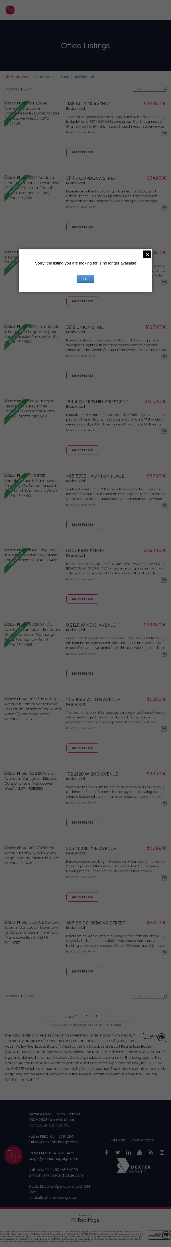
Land (65, 76)
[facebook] (106, 1153)
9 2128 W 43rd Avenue (91, 625)
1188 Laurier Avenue (88, 104)
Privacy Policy (142, 1140)
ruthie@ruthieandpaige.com (53, 1142)
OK (85, 279)
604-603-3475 (61, 1153)
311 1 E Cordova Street (92, 178)
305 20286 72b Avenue (91, 848)
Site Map (118, 1140)
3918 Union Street (86, 327)
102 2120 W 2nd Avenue (92, 774)
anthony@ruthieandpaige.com (55, 1175)
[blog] (151, 1153)
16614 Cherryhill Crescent (97, 402)
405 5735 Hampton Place (95, 476)
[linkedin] (128, 1153)
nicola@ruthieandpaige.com (53, 1197)
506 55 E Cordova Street (95, 923)
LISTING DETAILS (82, 152)
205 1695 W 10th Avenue (93, 699)
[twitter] (117, 1153)
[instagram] (162, 1153)
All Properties (16, 76)
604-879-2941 (62, 1136)
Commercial (44, 76)
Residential (84, 76)
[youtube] (139, 1153)
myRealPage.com (86, 1220)
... (107, 1016)
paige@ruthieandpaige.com (53, 1158)
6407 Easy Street (85, 550)
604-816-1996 (66, 1169)
